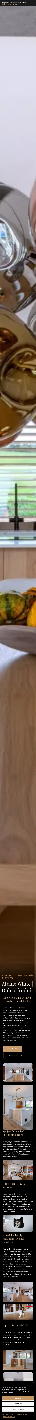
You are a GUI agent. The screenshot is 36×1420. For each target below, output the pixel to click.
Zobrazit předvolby (18, 1409)
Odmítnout (18, 1404)
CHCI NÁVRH (12, 1049)
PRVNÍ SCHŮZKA (15, 1055)
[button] (33, 1383)
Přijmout (18, 1398)
